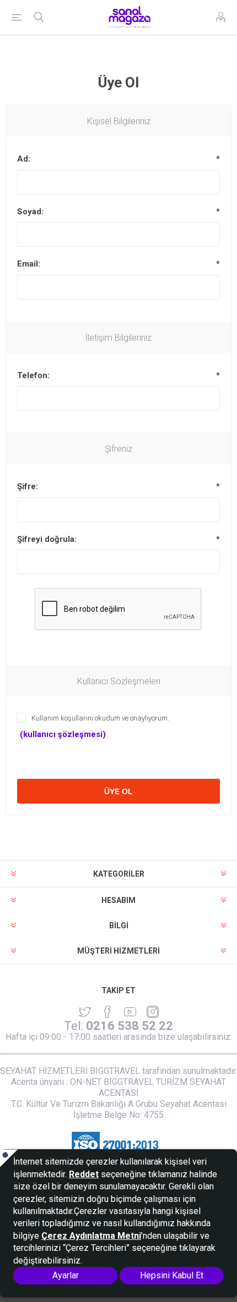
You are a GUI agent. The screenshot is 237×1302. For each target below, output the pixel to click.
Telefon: (33, 375)
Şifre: (27, 486)
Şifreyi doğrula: (47, 539)
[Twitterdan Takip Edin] (85, 1012)
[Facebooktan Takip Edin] (107, 1012)
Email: (28, 264)
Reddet (84, 1174)
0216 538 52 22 (129, 1026)
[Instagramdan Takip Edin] (130, 1012)
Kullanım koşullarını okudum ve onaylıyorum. (100, 718)
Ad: (23, 159)
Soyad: (30, 212)
